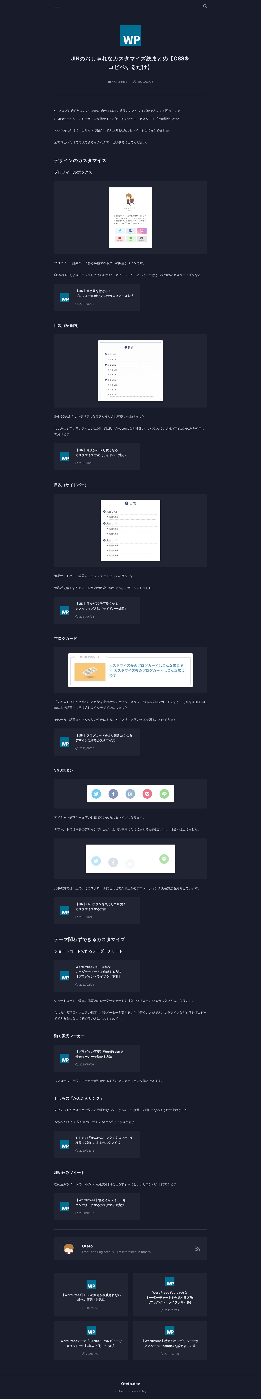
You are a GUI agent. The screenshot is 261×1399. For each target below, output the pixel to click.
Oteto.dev (130, 1383)
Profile (119, 1391)
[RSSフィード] (198, 1249)
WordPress (119, 81)
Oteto (87, 1246)
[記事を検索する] (205, 6)
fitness (146, 1252)
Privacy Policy (137, 1391)
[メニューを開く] (57, 6)
